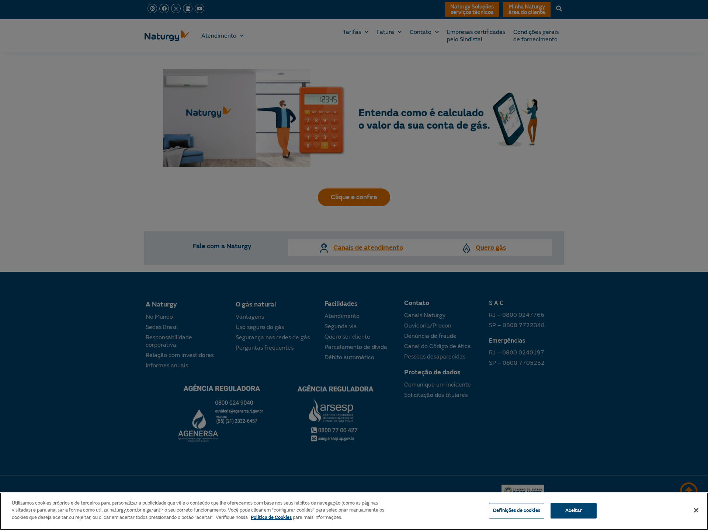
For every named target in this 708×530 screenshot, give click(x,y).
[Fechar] (696, 510)
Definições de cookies (516, 510)
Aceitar (573, 510)
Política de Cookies (271, 517)
